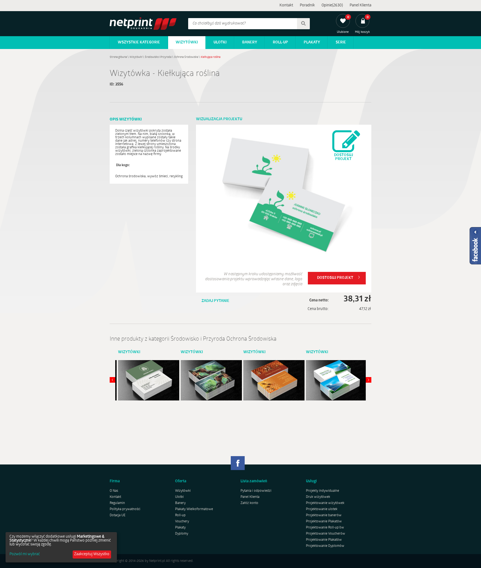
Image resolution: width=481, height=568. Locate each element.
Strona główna (118, 57)
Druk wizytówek (318, 497)
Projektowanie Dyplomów (325, 546)
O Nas (114, 491)
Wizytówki (187, 42)
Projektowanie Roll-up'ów (325, 527)
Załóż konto (249, 503)
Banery (249, 42)
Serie (341, 42)
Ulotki (220, 42)
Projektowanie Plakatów (324, 521)
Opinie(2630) (332, 5)
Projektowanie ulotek (321, 509)
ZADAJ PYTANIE (215, 301)
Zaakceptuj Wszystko (91, 554)
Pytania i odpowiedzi (255, 491)
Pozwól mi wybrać (24, 554)
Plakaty (312, 42)
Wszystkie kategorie (139, 42)
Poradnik (307, 5)
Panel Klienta (360, 5)
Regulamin (117, 503)
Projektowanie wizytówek (325, 503)
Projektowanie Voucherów (325, 533)
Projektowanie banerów (324, 515)
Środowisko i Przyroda (158, 57)
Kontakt (286, 5)
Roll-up (280, 42)
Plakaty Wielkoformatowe (194, 509)
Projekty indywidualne (322, 491)
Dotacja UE (118, 515)
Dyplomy (181, 533)
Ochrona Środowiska (186, 57)
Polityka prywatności (125, 509)
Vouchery (182, 521)
